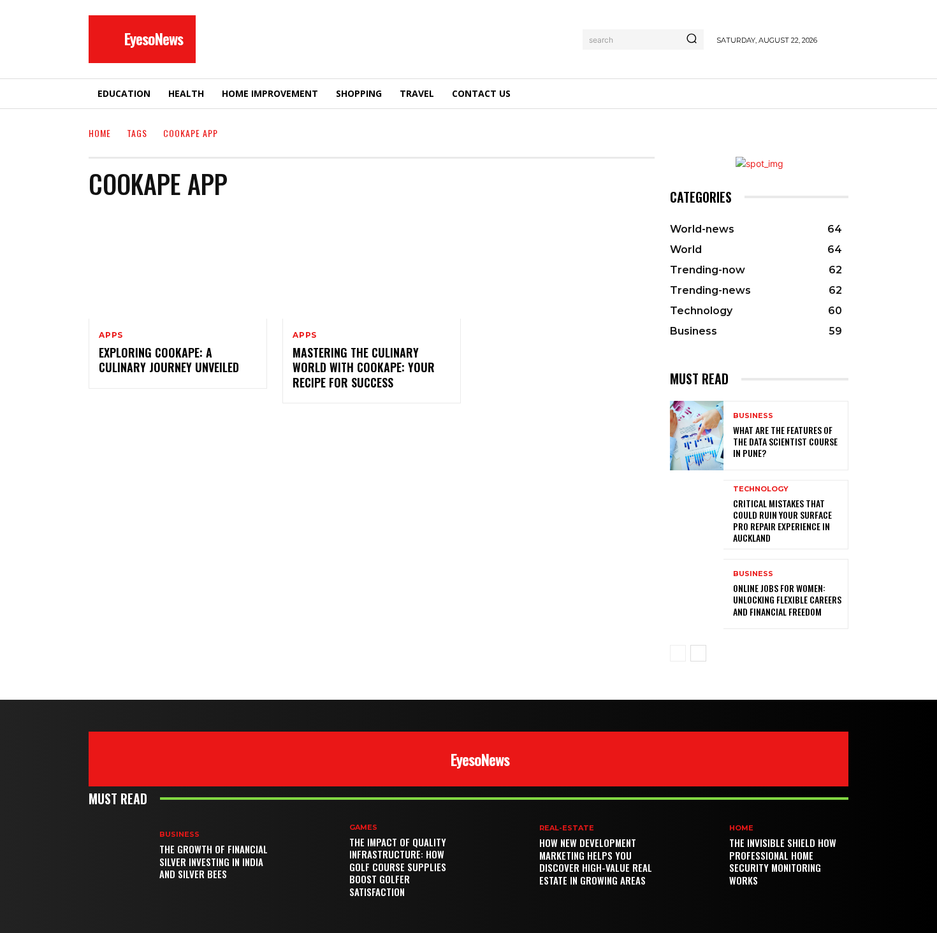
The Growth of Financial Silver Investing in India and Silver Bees (213, 861)
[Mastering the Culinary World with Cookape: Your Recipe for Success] (371, 265)
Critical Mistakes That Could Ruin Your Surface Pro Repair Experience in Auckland (782, 520)
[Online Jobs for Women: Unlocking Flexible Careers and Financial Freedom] (696, 593)
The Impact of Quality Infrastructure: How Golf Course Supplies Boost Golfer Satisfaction (397, 867)
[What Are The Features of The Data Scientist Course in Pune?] (696, 435)
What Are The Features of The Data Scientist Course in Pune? (785, 441)
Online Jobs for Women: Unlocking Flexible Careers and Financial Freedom (787, 599)
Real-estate (566, 828)
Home (100, 133)
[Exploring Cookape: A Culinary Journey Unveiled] (178, 265)
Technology (760, 489)
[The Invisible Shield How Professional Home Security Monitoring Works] (694, 856)
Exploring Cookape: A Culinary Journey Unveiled (169, 359)
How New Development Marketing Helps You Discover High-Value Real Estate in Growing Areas (595, 861)
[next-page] (698, 653)
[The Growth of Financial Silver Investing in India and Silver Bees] (124, 856)
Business (753, 415)
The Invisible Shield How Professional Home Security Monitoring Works (782, 861)
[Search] (691, 39)
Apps (111, 335)
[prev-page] (678, 653)
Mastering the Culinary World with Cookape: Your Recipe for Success (364, 367)
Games (363, 827)
